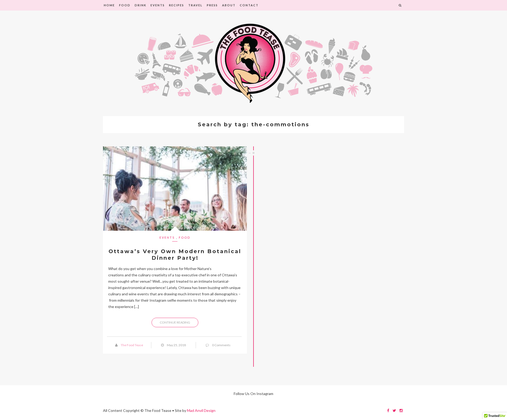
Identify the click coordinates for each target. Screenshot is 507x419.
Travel (195, 5)
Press (212, 5)
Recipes (176, 5)
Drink (140, 5)
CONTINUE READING (175, 322)
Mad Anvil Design (201, 410)
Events (158, 5)
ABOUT (229, 5)
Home (109, 5)
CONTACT (249, 5)
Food (124, 5)
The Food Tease (132, 345)
